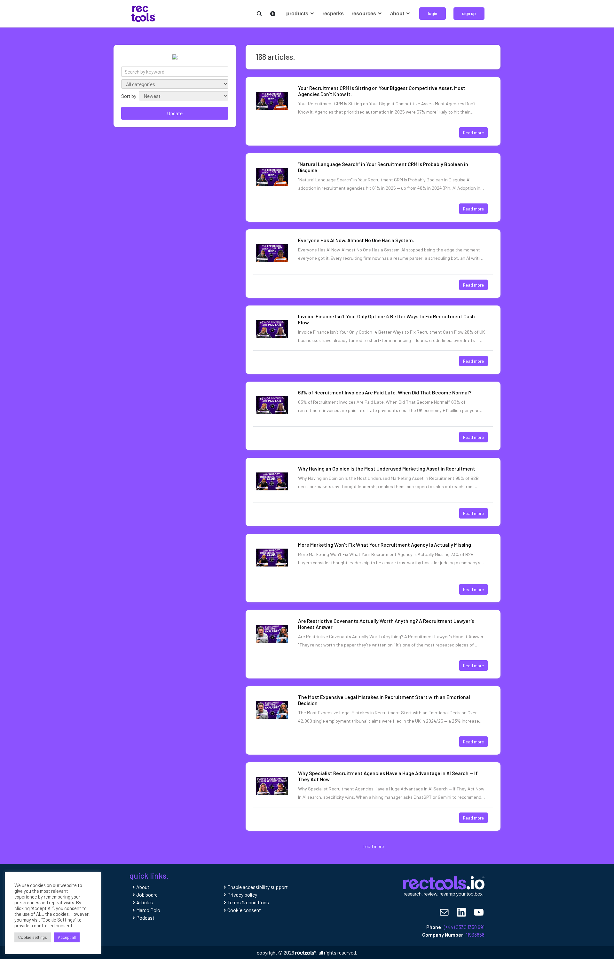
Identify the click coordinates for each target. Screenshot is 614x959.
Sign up (469, 13)
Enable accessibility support (257, 887)
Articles (144, 902)
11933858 (475, 934)
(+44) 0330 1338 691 (464, 927)
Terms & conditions (248, 902)
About (397, 13)
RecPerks (333, 13)
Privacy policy (242, 895)
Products (298, 13)
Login (432, 13)
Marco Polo (148, 910)
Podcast (145, 918)
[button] (258, 13)
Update (175, 113)
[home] (143, 13)
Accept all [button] (67, 937)
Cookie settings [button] (32, 937)
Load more (373, 846)
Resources (364, 13)
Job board (147, 895)
